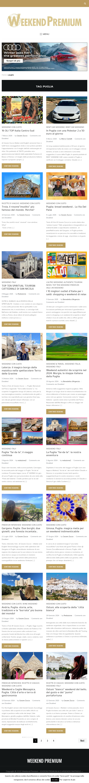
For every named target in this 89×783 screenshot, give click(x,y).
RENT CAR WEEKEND (55, 127)
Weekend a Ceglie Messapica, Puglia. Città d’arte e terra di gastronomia (19, 692)
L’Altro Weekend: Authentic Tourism (64, 282)
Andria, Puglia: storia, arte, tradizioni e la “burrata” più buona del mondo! (22, 610)
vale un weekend (55, 288)
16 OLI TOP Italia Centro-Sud (18, 131)
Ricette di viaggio (10, 203)
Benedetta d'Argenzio (71, 299)
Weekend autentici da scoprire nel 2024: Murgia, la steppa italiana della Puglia (66, 373)
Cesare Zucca (22, 136)
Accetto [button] (55, 780)
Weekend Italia (72, 364)
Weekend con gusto (12, 127)
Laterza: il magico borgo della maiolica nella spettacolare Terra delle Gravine (21, 370)
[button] (44, 34)
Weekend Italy (9, 282)
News (49, 285)
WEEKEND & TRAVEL (55, 364)
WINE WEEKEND (30, 604)
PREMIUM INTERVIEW (11, 525)
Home (4, 75)
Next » (32, 737)
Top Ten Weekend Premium (65, 285)
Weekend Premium (44, 760)
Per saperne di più (67, 780)
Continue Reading (11, 166)
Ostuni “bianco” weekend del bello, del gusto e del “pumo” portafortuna (66, 692)
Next (82, 740)
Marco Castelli (66, 139)
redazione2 (22, 460)
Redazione (22, 294)
